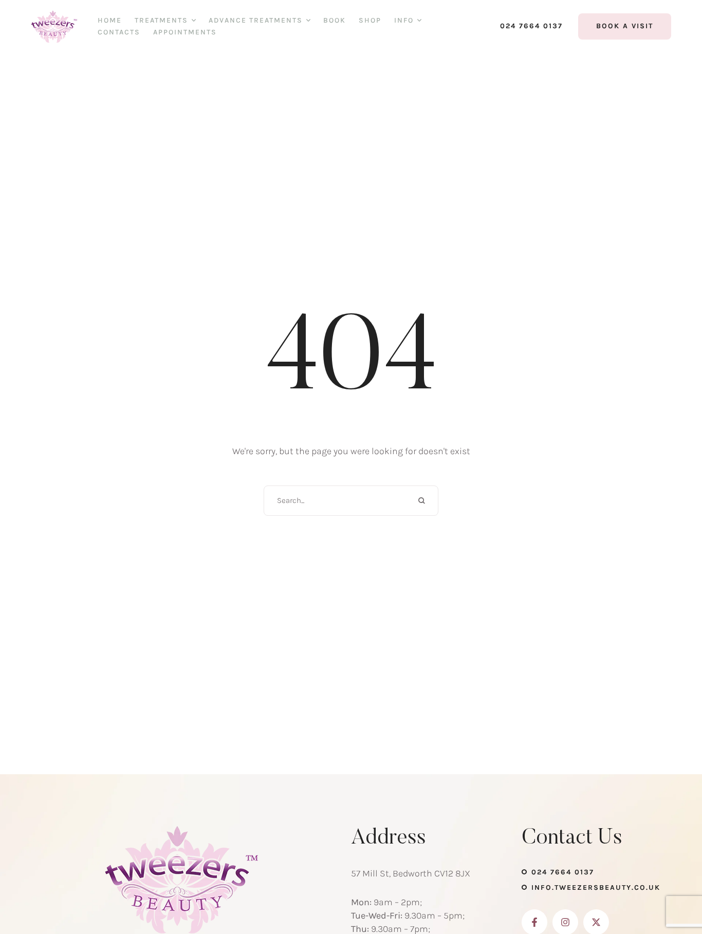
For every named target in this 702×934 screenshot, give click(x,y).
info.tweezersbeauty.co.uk (595, 887)
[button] (526, 26)
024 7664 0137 (562, 872)
